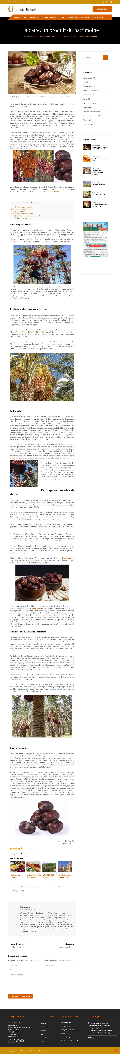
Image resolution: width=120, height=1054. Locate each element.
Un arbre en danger (22, 218)
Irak (39, 114)
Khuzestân (14, 332)
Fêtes (62, 17)
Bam (19, 538)
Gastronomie (50, 17)
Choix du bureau (89, 90)
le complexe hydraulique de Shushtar (97, 172)
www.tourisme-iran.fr (14, 1036)
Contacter (98, 17)
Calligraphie (88, 86)
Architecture (35, 17)
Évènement (87, 95)
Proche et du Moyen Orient (49, 191)
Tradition (86, 124)
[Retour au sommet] (116, 1050)
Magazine (102, 9)
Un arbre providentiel (23, 207)
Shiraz (63, 1033)
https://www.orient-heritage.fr (28, 909)
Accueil (17, 17)
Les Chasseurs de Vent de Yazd (69, 1041)
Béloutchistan (35, 332)
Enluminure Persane (66, 1022)
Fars (24, 332)
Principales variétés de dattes (22, 214)
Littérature (73, 17)
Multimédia (85, 17)
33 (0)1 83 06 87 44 (15, 1032)
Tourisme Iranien (58, 887)
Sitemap (91, 1037)
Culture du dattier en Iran (20, 209)
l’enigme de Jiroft (98, 184)
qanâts (44, 887)
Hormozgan (33, 887)
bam (23, 887)
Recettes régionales (90, 116)
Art (25, 17)
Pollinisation (20, 211)
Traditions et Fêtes (66, 1026)
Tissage (86, 120)
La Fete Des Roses (66, 1037)
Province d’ (33, 608)
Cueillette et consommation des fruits (28, 216)
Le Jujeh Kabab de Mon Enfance (70, 1030)
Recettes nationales (59, 36)
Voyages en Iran (18, 891)
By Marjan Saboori (17, 97)
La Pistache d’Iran (98, 194)
